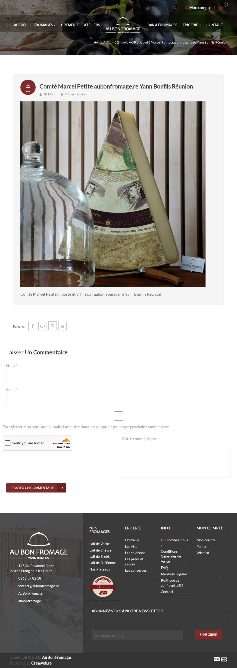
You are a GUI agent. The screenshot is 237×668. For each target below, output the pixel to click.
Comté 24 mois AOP (121, 42)
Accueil (21, 25)
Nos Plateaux (99, 569)
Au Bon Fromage (56, 657)
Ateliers (92, 25)
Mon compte (200, 7)
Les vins (131, 546)
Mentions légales (174, 574)
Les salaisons (135, 553)
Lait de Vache (99, 544)
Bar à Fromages (162, 25)
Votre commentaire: (139, 438)
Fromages (43, 25)
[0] (221, 7)
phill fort (49, 94)
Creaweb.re (41, 663)
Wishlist (202, 553)
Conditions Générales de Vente (171, 556)
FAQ (164, 567)
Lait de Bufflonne (102, 563)
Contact (214, 25)
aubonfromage (29, 601)
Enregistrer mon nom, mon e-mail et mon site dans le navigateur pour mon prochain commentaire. (86, 426)
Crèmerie (70, 25)
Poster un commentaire (33, 488)
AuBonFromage (30, 593)
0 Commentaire (75, 94)
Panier (201, 546)
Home (98, 42)
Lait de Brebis (99, 556)
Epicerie (190, 25)
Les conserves (136, 570)
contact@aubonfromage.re (38, 586)
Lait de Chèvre (100, 550)
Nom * (11, 365)
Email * (12, 389)
